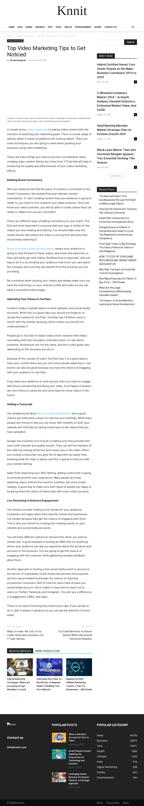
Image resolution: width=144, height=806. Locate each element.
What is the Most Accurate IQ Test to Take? (79, 737)
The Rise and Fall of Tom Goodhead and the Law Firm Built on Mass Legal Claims (117, 200)
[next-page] (15, 696)
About (126, 802)
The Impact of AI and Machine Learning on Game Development (117, 302)
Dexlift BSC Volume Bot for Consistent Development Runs (116, 220)
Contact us (110, 27)
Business (40, 27)
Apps (20, 27)
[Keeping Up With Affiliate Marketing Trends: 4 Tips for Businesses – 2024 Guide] (79, 667)
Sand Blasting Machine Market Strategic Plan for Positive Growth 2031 (114, 130)
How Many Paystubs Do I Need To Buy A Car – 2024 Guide (117, 280)
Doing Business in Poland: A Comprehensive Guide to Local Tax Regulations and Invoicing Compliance (116, 233)
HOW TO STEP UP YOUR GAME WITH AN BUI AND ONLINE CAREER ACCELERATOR (117, 260)
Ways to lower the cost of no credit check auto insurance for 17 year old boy (25, 635)
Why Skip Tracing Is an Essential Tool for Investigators (117, 271)
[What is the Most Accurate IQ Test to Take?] (59, 737)
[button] (133, 27)
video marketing (38, 129)
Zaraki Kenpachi (18, 60)
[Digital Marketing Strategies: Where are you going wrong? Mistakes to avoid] (20, 667)
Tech (50, 27)
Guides (97, 27)
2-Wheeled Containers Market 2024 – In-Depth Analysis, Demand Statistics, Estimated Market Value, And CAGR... (116, 101)
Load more (115, 175)
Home (11, 27)
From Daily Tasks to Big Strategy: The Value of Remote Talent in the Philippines (117, 247)
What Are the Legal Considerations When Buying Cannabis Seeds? (115, 291)
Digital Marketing (24, 35)
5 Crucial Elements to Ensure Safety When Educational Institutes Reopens (75, 635)
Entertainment (83, 27)
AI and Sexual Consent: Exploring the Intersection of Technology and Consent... (80, 757)
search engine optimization (54, 413)
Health (68, 27)
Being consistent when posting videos (30, 248)
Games (29, 27)
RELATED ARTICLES (20, 651)
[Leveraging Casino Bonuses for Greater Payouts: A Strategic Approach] (59, 777)
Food (58, 27)
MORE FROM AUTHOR (47, 651)
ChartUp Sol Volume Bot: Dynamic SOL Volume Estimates (118, 211)
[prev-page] (9, 696)
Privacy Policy (112, 802)
